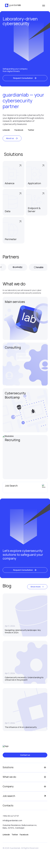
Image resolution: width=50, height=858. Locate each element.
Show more (36, 586)
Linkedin (6, 130)
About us (10, 138)
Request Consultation (23, 78)
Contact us (25, 755)
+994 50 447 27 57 (11, 816)
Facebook (19, 130)
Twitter (31, 130)
